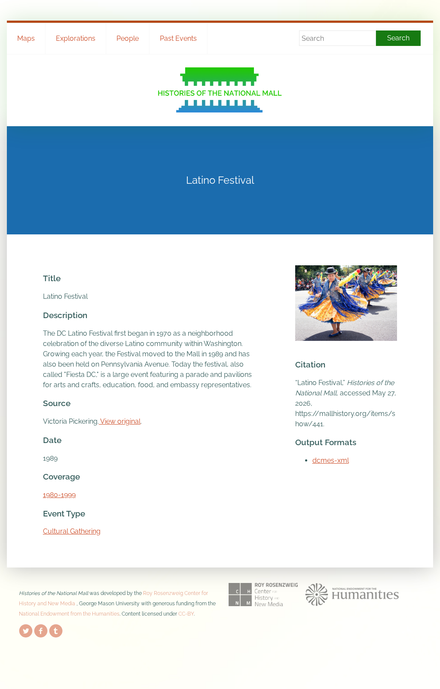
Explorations (75, 38)
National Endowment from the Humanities (69, 614)
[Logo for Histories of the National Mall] (219, 90)
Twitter (26, 629)
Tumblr (56, 629)
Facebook (41, 629)
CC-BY (186, 614)
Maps (26, 38)
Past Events (178, 38)
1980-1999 (59, 495)
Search (398, 38)
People (127, 38)
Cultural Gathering (72, 531)
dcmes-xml (330, 460)
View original (120, 421)
